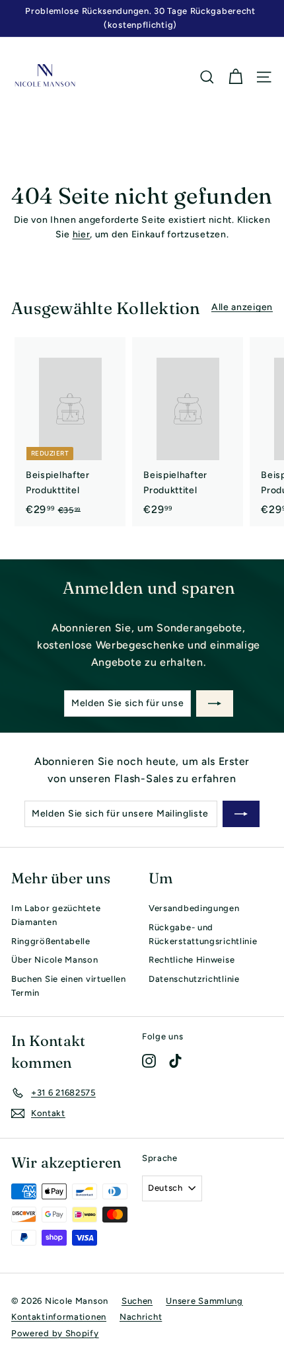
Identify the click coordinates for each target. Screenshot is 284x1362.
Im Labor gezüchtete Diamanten (55, 915)
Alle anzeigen (242, 307)
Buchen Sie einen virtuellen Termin (68, 986)
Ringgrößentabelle (50, 941)
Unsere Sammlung (204, 1301)
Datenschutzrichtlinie (194, 979)
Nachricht (141, 1317)
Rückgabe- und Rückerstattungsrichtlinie (203, 934)
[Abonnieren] (214, 703)
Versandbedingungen (194, 908)
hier (81, 234)
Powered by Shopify (55, 1333)
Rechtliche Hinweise (191, 960)
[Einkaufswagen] (235, 77)
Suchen (137, 1301)
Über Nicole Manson (54, 960)
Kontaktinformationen (58, 1317)
